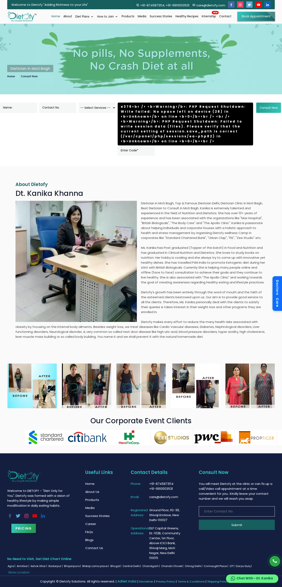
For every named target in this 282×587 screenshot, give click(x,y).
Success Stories (161, 16)
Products (128, 16)
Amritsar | (23, 566)
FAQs (89, 532)
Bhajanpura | (73, 566)
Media (142, 16)
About (67, 16)
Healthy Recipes (186, 16)
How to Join (106, 16)
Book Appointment (256, 16)
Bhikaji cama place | (96, 566)
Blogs (89, 540)
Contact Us (94, 548)
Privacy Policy (165, 581)
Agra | (12, 566)
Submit (236, 525)
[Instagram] (240, 4)
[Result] (32, 386)
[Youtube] (258, 4)
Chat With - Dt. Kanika (254, 578)
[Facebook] (231, 4)
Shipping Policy (217, 581)
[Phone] (275, 561)
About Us (92, 492)
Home (55, 16)
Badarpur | (56, 566)
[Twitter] (249, 4)
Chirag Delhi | (194, 566)
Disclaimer (146, 581)
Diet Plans (82, 16)
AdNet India (126, 581)
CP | (232, 566)
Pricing (23, 528)
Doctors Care (277, 293)
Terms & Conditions (191, 581)
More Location (19, 572)
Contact (225, 16)
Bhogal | (116, 566)
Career (90, 524)
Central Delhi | (132, 566)
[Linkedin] (267, 4)
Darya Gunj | (244, 566)
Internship (209, 16)
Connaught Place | (216, 566)
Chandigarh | (151, 566)
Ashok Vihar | (39, 566)
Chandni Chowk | (172, 566)
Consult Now (29, 76)
